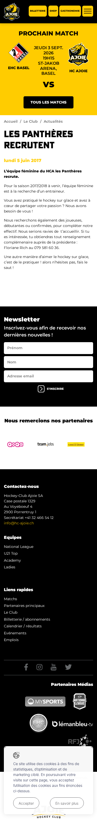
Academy (12, 560)
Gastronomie (70, 11)
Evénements (15, 633)
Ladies (9, 567)
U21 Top (11, 553)
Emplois (11, 639)
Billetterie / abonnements (27, 619)
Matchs (10, 599)
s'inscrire (55, 389)
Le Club (31, 121)
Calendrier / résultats (23, 626)
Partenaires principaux (24, 605)
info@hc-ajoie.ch (19, 523)
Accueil (11, 121)
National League (18, 546)
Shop (53, 11)
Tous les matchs (48, 102)
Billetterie (38, 11)
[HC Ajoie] (11, 12)
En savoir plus (66, 803)
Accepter (26, 803)
